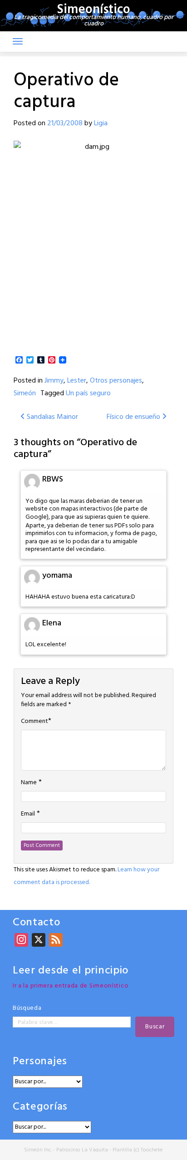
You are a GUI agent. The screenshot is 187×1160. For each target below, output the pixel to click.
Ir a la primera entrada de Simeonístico (70, 986)
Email (28, 814)
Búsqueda (27, 1008)
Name (29, 782)
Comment (34, 721)
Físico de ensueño (134, 417)
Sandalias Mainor (51, 417)
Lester (76, 381)
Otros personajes (116, 381)
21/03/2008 (65, 123)
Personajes (40, 1061)
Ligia (101, 123)
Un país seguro (88, 393)
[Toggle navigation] (17, 41)
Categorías (40, 1107)
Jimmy (54, 381)
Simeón (25, 393)
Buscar (154, 1027)
